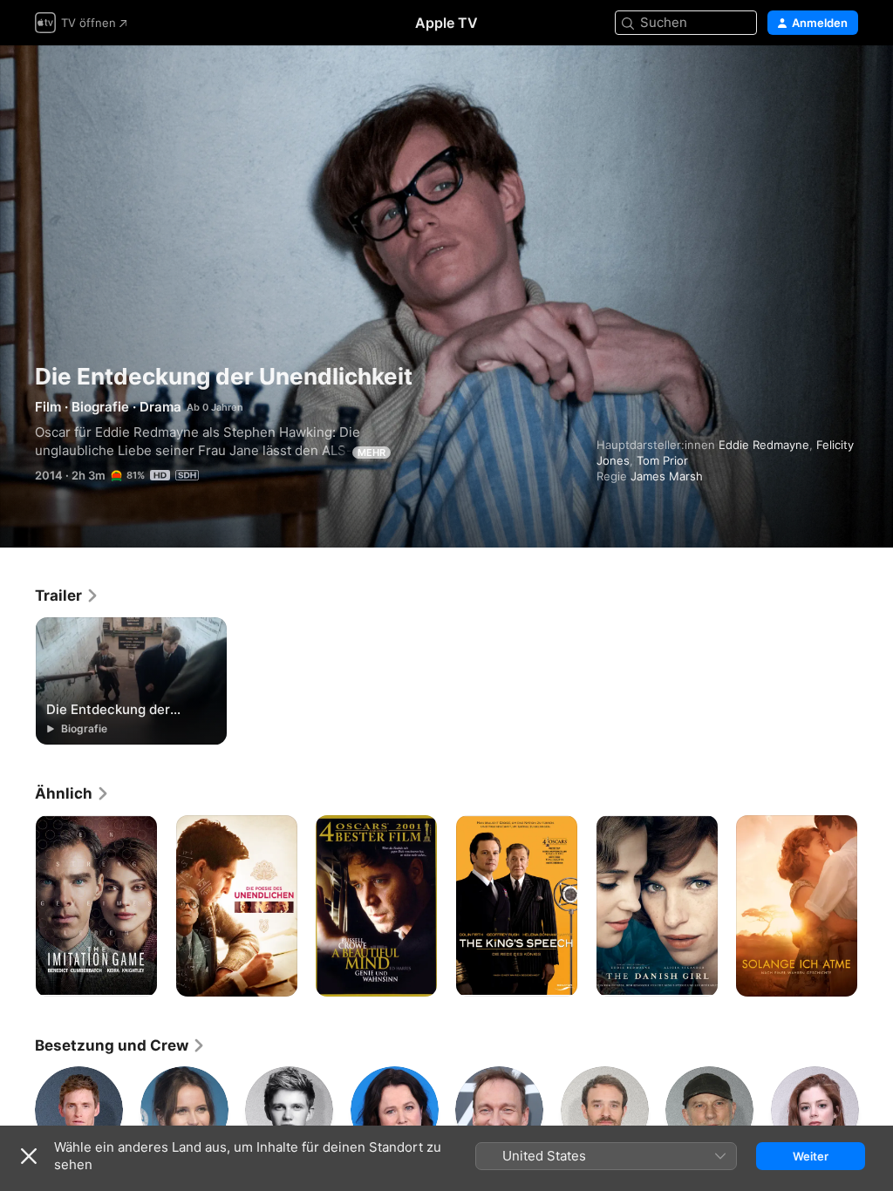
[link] (67, 595)
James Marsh (667, 476)
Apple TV (446, 22)
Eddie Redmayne (764, 445)
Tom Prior (662, 460)
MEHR (371, 452)
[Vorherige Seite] (17, 906)
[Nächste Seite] (875, 906)
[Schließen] (29, 1156)
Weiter (810, 1156)
